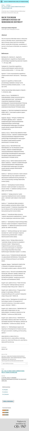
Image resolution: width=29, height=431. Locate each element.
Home (3, 5)
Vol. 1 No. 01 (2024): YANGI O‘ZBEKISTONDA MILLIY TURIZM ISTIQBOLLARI (13, 7)
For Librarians (5, 394)
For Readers (5, 389)
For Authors (5, 392)
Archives (8, 5)
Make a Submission (8, 401)
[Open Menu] (1, 1)
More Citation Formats (8, 363)
